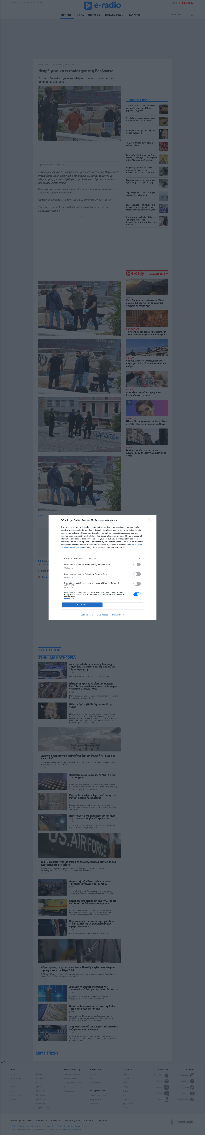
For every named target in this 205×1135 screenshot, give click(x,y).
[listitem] (102, 558)
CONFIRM (82, 605)
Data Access (102, 615)
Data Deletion (87, 615)
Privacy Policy (118, 615)
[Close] (150, 520)
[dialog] (102, 567)
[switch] (137, 564)
